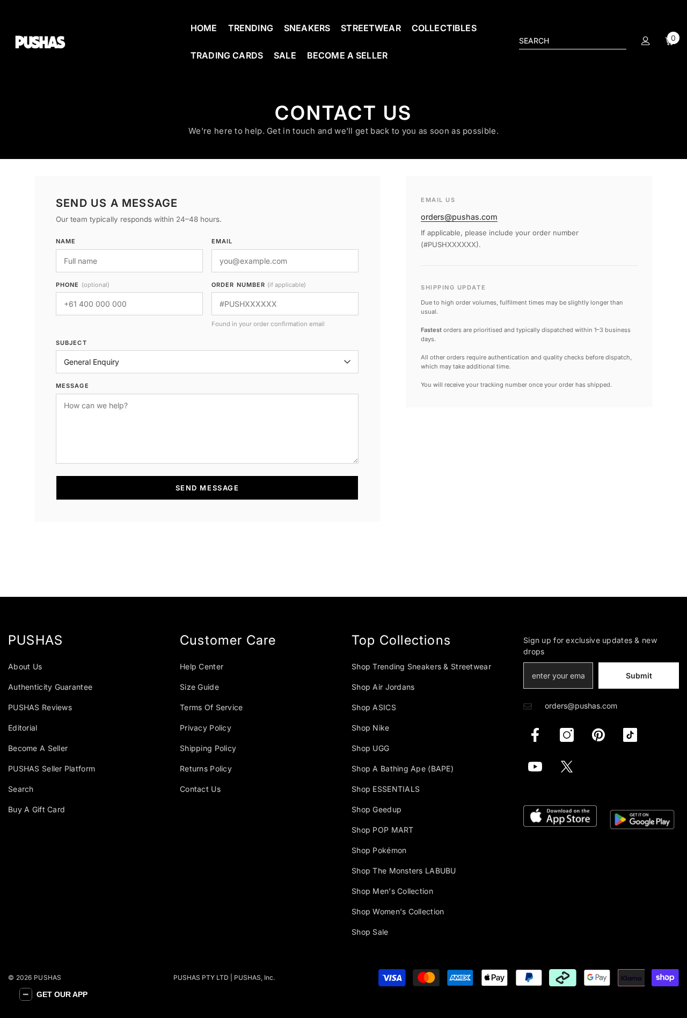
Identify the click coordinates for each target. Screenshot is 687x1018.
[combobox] (564, 41)
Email (222, 241)
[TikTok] (630, 735)
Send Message (207, 487)
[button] (53, 994)
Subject (71, 342)
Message (72, 385)
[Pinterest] (598, 735)
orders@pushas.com (459, 216)
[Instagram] (567, 735)
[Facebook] (535, 735)
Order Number (258, 284)
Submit (639, 675)
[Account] (645, 41)
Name (66, 241)
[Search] (572, 41)
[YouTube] (535, 766)
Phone (82, 284)
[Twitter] (567, 766)
